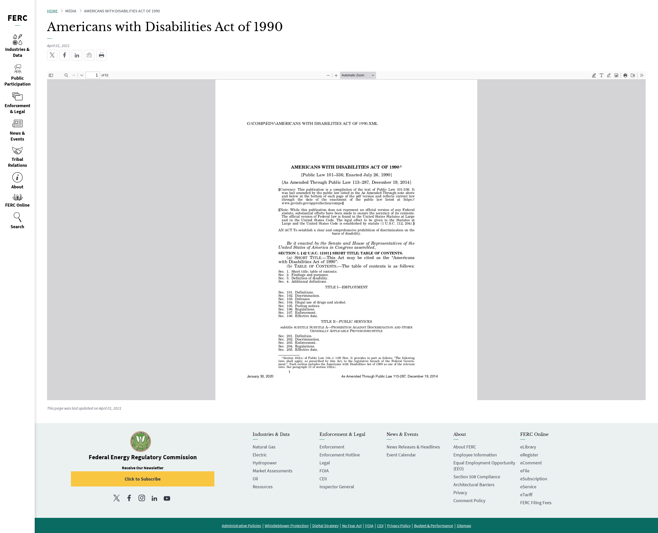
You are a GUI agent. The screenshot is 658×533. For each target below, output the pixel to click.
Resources (263, 487)
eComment (531, 463)
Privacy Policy (398, 525)
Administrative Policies (241, 525)
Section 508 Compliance (476, 477)
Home (52, 10)
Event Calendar (401, 455)
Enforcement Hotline (339, 455)
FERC (17, 17)
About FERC (464, 447)
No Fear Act (352, 525)
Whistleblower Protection (287, 525)
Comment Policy (469, 500)
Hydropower (265, 463)
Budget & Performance (433, 525)
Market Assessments (273, 471)
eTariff (526, 495)
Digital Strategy (325, 525)
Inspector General (336, 487)
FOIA (324, 471)
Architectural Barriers (474, 485)
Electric (260, 455)
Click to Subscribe (143, 479)
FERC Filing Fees (536, 503)
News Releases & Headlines (413, 447)
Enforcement (331, 447)
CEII (323, 479)
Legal (324, 463)
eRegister (529, 455)
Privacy (460, 492)
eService (528, 487)
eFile (524, 471)
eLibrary (528, 447)
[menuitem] (17, 220)
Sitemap (464, 525)
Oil (255, 479)
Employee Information (475, 455)
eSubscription (533, 479)
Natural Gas (264, 447)
